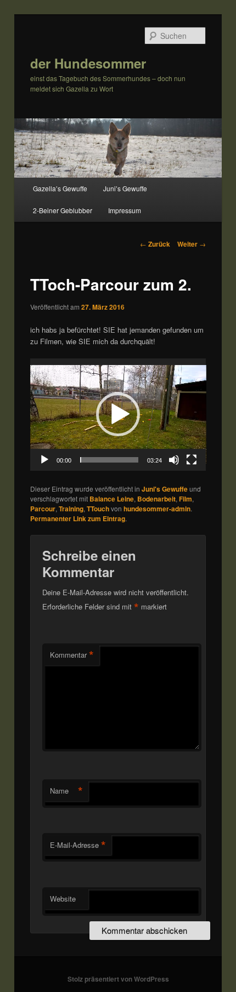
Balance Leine (111, 499)
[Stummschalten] (173, 459)
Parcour (42, 509)
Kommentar (72, 655)
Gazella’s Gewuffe (60, 188)
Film (185, 499)
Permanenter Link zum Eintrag (77, 518)
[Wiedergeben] (44, 459)
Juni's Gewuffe (165, 489)
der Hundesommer (88, 63)
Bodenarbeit (156, 499)
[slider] (109, 460)
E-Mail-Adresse (78, 845)
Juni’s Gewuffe (125, 188)
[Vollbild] (191, 459)
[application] (118, 414)
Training (71, 509)
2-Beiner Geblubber (62, 210)
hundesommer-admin (156, 509)
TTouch (98, 509)
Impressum (124, 210)
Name (66, 791)
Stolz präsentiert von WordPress (118, 979)
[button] (118, 414)
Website (63, 898)
